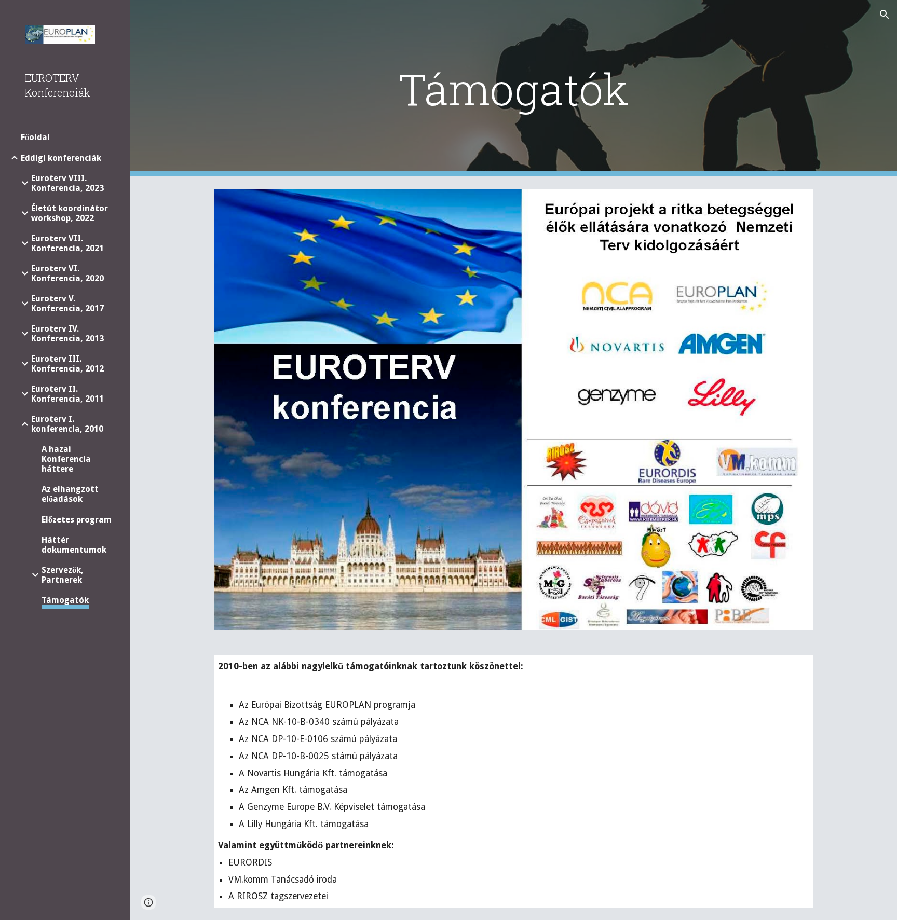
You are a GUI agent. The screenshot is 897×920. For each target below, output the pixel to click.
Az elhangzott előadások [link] (70, 494)
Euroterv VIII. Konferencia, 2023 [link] (67, 183)
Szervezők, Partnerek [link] (63, 575)
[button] (884, 14)
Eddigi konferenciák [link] (61, 158)
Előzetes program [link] (77, 520)
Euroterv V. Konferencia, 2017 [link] (67, 303)
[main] (513, 88)
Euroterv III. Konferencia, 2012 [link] (67, 364)
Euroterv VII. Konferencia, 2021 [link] (67, 243)
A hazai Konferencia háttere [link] (66, 459)
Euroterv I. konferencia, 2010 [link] (67, 424)
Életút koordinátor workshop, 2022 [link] (69, 213)
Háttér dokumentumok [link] (74, 545)
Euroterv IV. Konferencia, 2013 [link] (67, 334)
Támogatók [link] (65, 600)
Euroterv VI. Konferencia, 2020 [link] (67, 273)
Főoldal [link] (35, 137)
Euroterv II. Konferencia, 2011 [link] (67, 394)
